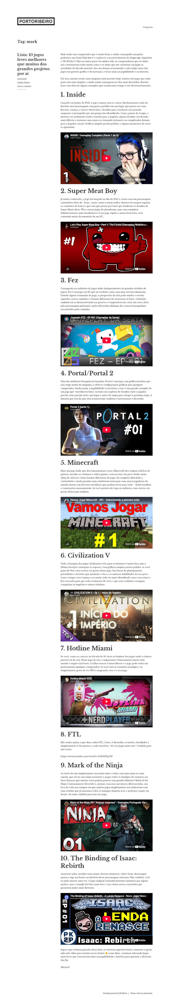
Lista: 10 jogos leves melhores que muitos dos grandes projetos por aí (33, 64)
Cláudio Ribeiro (23, 83)
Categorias (148, 27)
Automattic (147, 993)
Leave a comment (24, 86)
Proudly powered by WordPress (115, 993)
